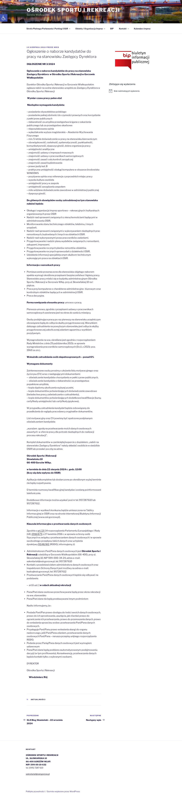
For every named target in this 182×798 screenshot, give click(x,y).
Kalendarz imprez (142, 28)
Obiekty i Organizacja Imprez (89, 28)
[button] (3, 18)
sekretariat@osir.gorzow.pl (38, 774)
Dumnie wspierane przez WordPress (63, 791)
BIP (112, 28)
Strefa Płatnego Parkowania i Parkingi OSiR (47, 28)
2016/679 (37, 534)
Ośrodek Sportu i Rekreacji (73, 10)
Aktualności (38, 700)
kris (56, 47)
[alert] (132, 91)
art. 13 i (41, 530)
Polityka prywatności (35, 791)
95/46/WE (43, 544)
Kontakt (123, 28)
